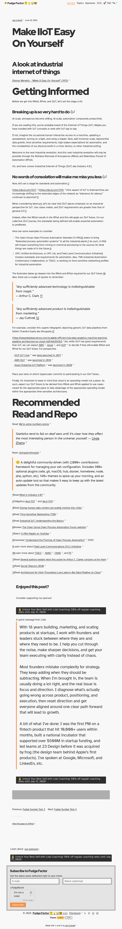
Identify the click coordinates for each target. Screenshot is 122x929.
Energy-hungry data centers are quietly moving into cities (51, 508)
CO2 (99, 3)
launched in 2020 (62, 365)
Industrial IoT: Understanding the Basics (42, 520)
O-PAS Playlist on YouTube (35, 533)
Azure (50, 345)
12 (37, 318)
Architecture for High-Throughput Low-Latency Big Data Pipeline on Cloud (60, 572)
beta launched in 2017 (49, 355)
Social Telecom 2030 (32, 566)
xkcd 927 (30, 501)
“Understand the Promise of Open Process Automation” (55, 540)
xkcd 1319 (47, 501)
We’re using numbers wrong (34, 424)
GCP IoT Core (21, 355)
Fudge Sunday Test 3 (34, 809)
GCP (63, 345)
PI (70, 553)
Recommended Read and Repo (46, 408)
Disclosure (75, 913)
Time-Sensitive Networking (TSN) (38, 514)
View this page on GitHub (23, 824)
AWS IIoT (19, 360)
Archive (71, 3)
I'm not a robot (19, 894)
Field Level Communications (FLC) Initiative (57, 546)
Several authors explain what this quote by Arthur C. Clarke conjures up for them (63, 559)
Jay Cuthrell (17, 20)
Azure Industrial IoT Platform (29, 365)
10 (104, 273)
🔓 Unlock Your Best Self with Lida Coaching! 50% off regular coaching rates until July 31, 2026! (59, 610)
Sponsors (90, 3)
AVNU (48, 553)
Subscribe (18, 905)
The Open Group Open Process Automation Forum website (54, 527)
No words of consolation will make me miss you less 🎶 (59, 176)
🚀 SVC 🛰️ (109, 3)
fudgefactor (18, 887)
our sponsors (31, 849)
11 (41, 296)
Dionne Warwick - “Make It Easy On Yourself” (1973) (40, 80)
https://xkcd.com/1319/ (52, 190)
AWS (41, 345)
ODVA (58, 553)
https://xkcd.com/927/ (24, 190)
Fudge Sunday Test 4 (65, 809)
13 (53, 331)
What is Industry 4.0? (31, 495)
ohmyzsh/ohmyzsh (29, 452)
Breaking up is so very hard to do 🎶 (43, 111)
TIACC (38, 553)
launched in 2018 (41, 360)
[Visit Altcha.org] (30, 894)
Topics (80, 3)
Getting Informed (50, 91)
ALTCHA (31, 900)
